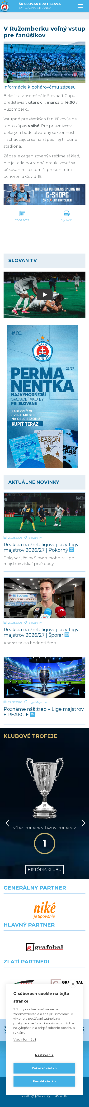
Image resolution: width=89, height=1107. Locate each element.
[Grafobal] (44, 947)
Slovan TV (35, 537)
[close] (73, 984)
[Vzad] (6, 823)
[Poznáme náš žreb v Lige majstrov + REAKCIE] (44, 677)
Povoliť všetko (44, 1081)
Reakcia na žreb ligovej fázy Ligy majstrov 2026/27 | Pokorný (41, 547)
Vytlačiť (66, 220)
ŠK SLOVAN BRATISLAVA (40, 5)
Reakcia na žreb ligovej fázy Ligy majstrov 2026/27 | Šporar (41, 632)
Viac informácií (24, 1039)
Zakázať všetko (44, 1068)
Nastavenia (44, 1055)
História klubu (44, 869)
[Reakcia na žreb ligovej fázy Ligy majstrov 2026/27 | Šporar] (44, 597)
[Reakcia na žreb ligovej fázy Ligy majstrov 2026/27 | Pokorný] (44, 513)
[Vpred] (82, 823)
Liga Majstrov (38, 702)
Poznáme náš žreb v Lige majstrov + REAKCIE (44, 712)
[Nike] (44, 910)
